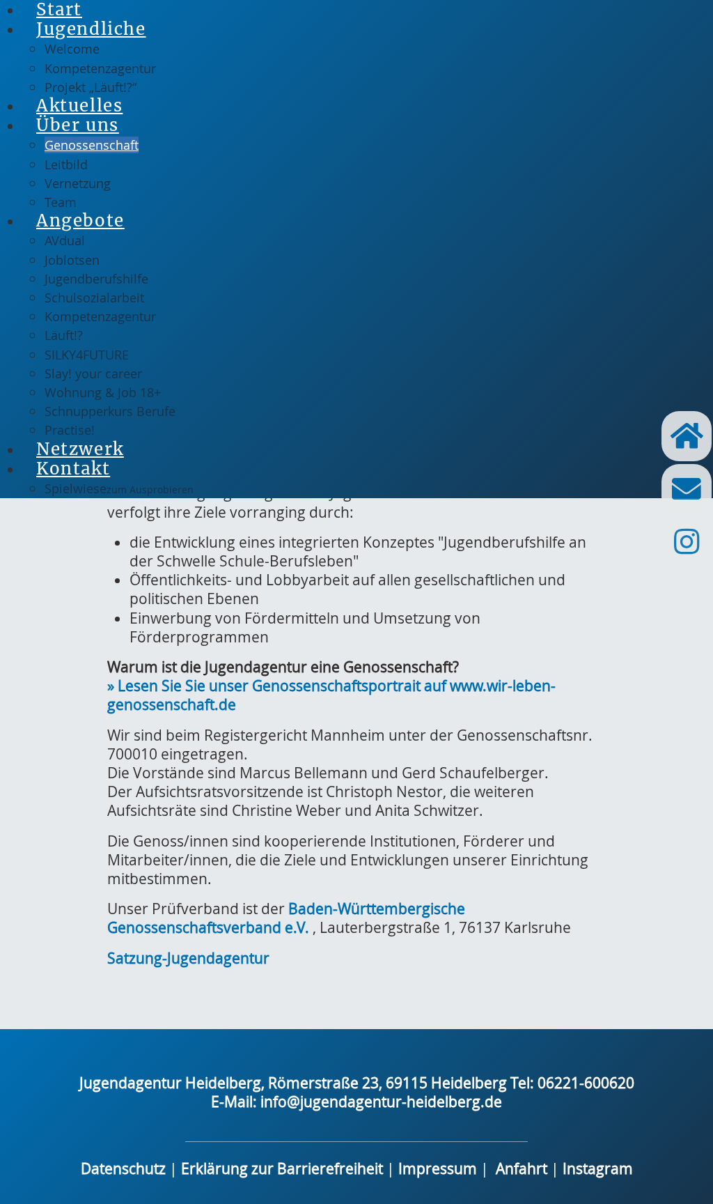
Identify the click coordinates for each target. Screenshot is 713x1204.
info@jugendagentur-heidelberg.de (381, 1101)
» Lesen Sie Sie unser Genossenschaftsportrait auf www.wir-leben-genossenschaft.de (331, 695)
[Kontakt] (686, 489)
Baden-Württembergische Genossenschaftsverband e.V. (286, 918)
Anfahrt (521, 1168)
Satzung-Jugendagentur (188, 958)
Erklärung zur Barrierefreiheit (282, 1168)
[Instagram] (686, 542)
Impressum (439, 1168)
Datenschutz (123, 1168)
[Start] (686, 436)
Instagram (598, 1168)
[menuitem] (95, 29)
